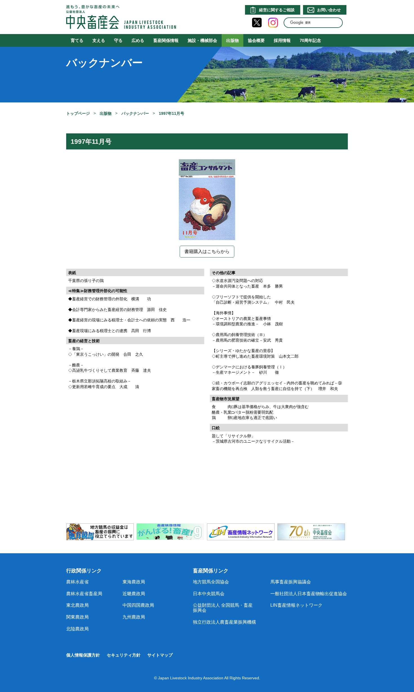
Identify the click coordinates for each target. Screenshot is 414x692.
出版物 (232, 40)
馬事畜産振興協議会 (290, 581)
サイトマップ (160, 655)
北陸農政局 (77, 628)
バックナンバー (135, 113)
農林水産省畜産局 (84, 593)
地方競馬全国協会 (211, 581)
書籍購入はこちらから (207, 251)
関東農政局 (77, 617)
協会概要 (256, 40)
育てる (77, 40)
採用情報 (282, 40)
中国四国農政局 (138, 605)
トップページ (78, 113)
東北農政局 (77, 605)
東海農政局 (134, 581)
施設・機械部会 (202, 40)
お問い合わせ (329, 10)
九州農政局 (134, 617)
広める (138, 40)
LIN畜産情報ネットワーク (296, 605)
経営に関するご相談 (277, 10)
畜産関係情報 (166, 40)
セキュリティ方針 (124, 655)
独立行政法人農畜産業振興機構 (224, 622)
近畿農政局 (134, 593)
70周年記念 (310, 40)
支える (98, 40)
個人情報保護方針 (83, 655)
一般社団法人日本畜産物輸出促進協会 (308, 593)
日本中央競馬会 (208, 593)
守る (118, 40)
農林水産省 (77, 581)
